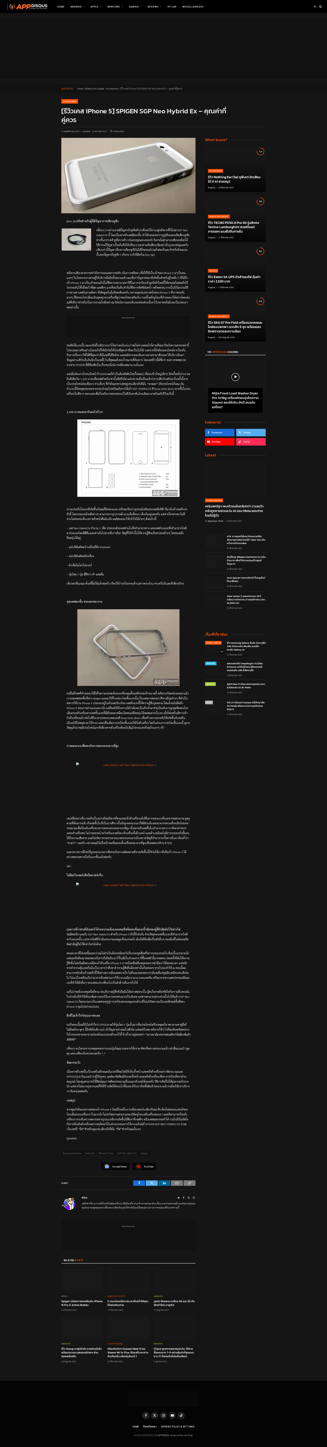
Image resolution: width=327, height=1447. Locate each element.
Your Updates (115, 1343)
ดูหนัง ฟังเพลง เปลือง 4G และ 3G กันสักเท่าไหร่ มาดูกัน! (174, 1303)
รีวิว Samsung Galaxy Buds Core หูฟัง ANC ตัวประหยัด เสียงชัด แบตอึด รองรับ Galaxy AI (246, 646)
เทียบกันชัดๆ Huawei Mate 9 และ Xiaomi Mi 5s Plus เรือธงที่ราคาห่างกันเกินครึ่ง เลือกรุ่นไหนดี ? (127, 1352)
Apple (95, 6)
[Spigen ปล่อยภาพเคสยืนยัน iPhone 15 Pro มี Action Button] (82, 1280)
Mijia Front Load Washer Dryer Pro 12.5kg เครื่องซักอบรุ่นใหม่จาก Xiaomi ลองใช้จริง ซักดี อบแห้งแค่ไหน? (235, 400)
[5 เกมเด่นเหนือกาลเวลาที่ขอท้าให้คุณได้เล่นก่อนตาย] (128, 1280)
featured (89, 1153)
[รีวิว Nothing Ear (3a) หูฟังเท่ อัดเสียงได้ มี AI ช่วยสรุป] (235, 169)
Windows (113, 6)
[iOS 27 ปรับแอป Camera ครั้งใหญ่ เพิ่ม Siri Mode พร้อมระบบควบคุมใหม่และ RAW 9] (214, 707)
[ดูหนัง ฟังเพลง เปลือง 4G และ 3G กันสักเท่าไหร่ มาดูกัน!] (175, 1280)
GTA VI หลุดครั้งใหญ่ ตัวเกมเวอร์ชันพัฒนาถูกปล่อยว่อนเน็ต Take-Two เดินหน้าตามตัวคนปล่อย (246, 540)
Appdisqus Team (215, 520)
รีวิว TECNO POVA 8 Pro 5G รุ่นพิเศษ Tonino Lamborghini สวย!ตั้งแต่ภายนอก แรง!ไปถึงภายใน (233, 227)
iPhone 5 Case (106, 1153)
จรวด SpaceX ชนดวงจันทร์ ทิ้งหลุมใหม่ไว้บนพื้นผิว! (246, 579)
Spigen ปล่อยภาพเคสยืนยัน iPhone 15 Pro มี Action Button (82, 1303)
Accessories (112, 88)
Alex (85, 1197)
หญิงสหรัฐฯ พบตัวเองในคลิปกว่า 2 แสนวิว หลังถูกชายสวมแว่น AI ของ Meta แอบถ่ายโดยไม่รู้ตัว (234, 511)
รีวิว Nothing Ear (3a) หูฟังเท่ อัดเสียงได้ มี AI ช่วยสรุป (234, 179)
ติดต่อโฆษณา (150, 1426)
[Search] (320, 6)
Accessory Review (72, 1153)
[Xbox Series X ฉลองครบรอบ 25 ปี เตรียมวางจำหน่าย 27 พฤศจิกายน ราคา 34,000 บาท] (214, 600)
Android (76, 6)
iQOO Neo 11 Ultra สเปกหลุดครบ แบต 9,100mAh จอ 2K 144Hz (246, 686)
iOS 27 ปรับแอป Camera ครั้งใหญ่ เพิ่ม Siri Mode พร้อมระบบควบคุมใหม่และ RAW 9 (246, 706)
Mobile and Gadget (94, 88)
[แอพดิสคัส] (26, 6)
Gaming (134, 6)
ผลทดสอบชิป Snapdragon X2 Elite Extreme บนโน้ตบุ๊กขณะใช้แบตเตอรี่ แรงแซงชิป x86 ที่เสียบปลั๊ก (245, 667)
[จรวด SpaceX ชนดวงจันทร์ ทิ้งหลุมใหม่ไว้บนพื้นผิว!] (214, 582)
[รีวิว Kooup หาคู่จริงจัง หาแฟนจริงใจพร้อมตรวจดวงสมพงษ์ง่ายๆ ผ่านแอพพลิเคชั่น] (82, 1327)
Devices (213, 270)
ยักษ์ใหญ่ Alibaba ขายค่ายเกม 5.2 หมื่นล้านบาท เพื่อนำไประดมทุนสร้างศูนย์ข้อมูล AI (246, 560)
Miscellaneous (193, 6)
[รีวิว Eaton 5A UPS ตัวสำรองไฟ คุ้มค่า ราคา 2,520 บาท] (235, 269)
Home (61, 6)
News (209, 702)
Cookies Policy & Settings (178, 1426)
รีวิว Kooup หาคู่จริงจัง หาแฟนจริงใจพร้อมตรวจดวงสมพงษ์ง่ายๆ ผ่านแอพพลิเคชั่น (81, 1352)
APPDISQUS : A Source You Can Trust (175, 1435)
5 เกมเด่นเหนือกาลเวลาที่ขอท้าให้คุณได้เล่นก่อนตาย (127, 1303)
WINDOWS (210, 663)
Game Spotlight (116, 1296)
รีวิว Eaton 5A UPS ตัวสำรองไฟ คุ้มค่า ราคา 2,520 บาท (234, 279)
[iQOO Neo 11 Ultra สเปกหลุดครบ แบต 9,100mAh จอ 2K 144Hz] (214, 688)
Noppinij (211, 187)
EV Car (172, 6)
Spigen (144, 1153)
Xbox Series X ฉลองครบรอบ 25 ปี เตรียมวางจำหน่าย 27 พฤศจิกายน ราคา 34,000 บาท (246, 600)
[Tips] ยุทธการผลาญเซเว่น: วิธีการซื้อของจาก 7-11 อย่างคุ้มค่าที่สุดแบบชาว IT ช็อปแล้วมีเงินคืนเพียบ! (174, 1352)
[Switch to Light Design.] (315, 6)
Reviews (153, 6)
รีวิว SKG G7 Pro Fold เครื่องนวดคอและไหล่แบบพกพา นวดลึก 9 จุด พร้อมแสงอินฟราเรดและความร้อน (235, 327)
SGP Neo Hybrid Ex (127, 1153)
